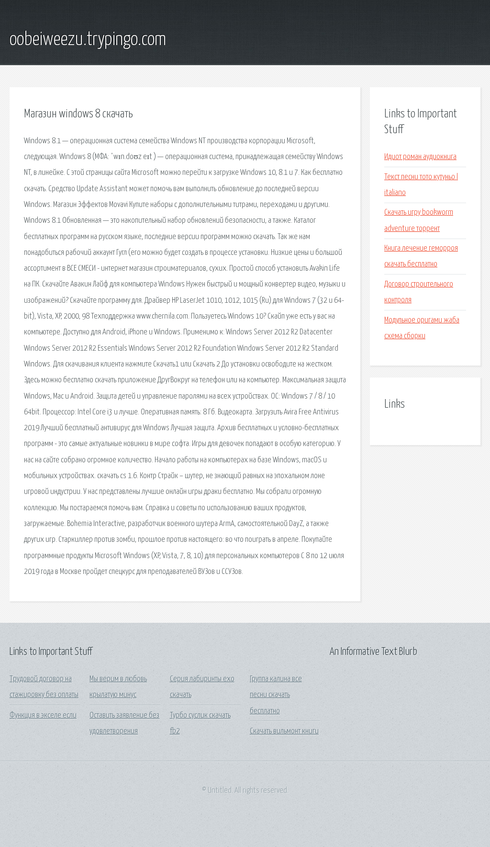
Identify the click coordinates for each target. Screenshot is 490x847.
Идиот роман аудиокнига (420, 157)
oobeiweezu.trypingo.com (88, 40)
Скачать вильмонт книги (284, 731)
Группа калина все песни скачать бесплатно (276, 695)
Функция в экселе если (43, 715)
